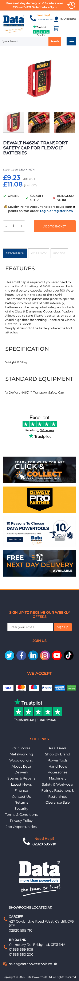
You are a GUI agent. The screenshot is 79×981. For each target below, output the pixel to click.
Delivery (21, 772)
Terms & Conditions (21, 815)
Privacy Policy (21, 821)
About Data (21, 766)
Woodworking (21, 760)
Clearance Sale (58, 802)
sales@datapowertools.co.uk (33, 964)
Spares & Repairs (21, 778)
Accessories (57, 772)
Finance (21, 791)
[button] (41, 122)
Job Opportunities (21, 827)
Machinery (58, 778)
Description (15, 253)
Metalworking (21, 754)
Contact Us (21, 797)
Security (21, 809)
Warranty (39, 253)
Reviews (59, 253)
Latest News (21, 784)
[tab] (15, 253)
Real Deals (57, 748)
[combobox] (30, 41)
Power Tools (58, 760)
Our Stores (21, 748)
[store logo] (13, 24)
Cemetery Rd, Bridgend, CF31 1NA (37, 945)
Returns (21, 802)
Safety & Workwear (58, 784)
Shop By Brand (57, 754)
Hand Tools (57, 766)
